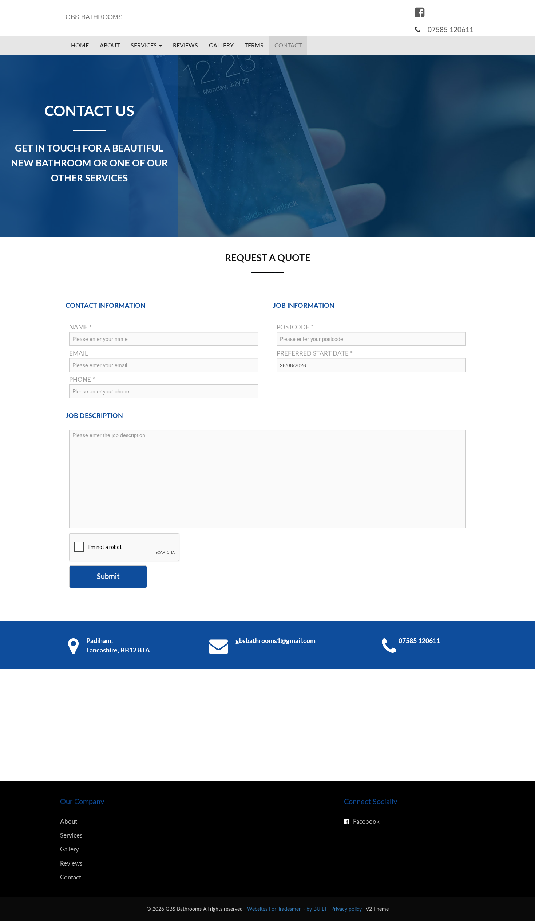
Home (80, 45)
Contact (288, 45)
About (110, 45)
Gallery (221, 45)
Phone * (82, 380)
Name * (80, 327)
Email (78, 353)
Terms (254, 45)
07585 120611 (450, 30)
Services (71, 835)
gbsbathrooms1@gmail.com (275, 641)
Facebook (366, 822)
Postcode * (295, 327)
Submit (108, 576)
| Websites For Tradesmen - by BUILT (286, 909)
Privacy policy (347, 909)
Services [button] (144, 45)
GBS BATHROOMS (94, 16)
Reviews (185, 45)
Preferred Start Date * (315, 353)
